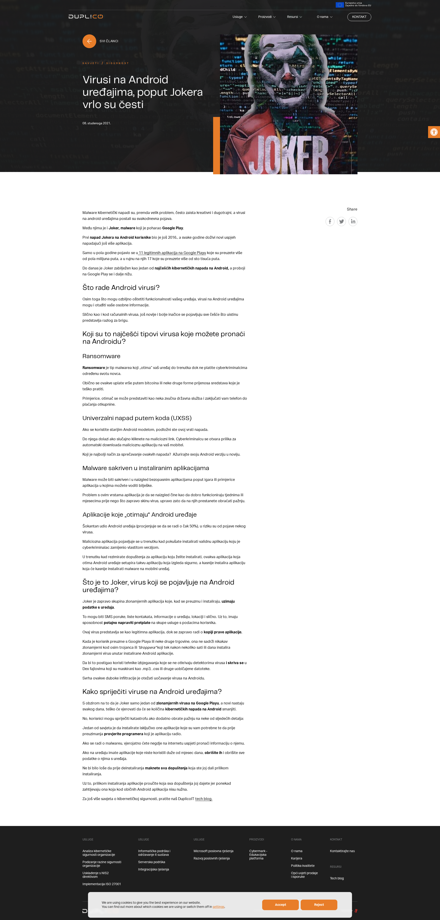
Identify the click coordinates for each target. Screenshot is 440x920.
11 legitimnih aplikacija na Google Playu (172, 253)
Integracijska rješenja (153, 869)
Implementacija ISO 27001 (101, 884)
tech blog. (203, 799)
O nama (322, 17)
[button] (434, 132)
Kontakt (359, 17)
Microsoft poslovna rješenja (214, 851)
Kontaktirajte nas (342, 851)
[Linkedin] (353, 221)
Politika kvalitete (303, 865)
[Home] (86, 16)
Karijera (296, 858)
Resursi (292, 17)
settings (218, 907)
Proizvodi (265, 17)
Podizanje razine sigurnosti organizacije (101, 864)
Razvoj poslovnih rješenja (212, 858)
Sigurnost (117, 63)
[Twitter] (341, 221)
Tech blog (337, 878)
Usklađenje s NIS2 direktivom (95, 875)
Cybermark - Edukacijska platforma (258, 855)
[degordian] (356, 910)
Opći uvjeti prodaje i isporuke (304, 875)
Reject (319, 904)
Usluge (238, 17)
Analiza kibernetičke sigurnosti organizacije (98, 853)
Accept (280, 904)
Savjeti (90, 63)
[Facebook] (330, 221)
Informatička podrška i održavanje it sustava (154, 853)
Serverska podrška (151, 862)
